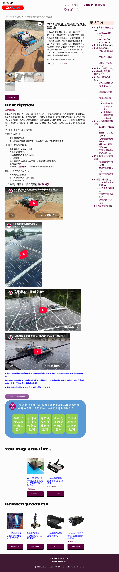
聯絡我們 (69, 9)
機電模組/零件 (105, 92)
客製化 (76, 5)
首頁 (66, 5)
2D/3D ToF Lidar (106, 127)
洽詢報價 (44, 184)
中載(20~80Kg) (106, 51)
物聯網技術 (23, 166)
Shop (88, 5)
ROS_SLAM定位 (106, 86)
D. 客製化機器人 (17, 17)
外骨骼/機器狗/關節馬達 (108, 106)
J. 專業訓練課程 (101, 206)
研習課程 (100, 5)
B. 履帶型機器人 (101, 45)
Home (7, 17)
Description (12, 98)
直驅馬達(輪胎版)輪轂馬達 (108, 115)
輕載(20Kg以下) (106, 57)
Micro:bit (103, 42)
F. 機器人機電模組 (102, 77)
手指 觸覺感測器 (106, 188)
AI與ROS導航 (105, 33)
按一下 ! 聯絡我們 (17, 396)
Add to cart (55, 494)
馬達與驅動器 (105, 98)
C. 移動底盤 (99, 48)
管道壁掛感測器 (106, 168)
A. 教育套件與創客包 (103, 27)
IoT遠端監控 (104, 83)
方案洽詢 (50, 166)
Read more (35, 494)
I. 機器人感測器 (101, 179)
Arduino (103, 39)
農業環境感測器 (106, 173)
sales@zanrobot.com (75, 567)
